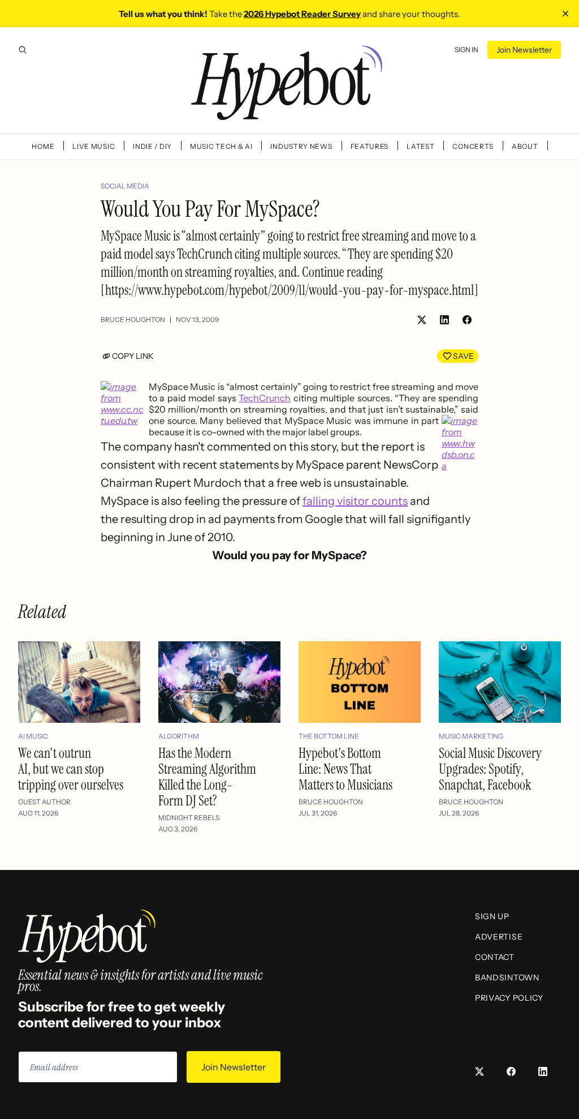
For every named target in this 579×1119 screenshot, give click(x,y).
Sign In (466, 49)
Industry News (301, 146)
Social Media (125, 186)
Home (43, 146)
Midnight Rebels (188, 817)
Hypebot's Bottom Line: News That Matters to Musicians (345, 769)
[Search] (22, 50)
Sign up (492, 916)
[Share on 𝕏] (422, 319)
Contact (495, 957)
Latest (420, 146)
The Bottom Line (329, 736)
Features (370, 146)
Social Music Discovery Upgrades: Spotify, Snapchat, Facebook (490, 769)
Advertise (498, 937)
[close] (565, 14)
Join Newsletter (524, 50)
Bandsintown (507, 977)
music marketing (471, 736)
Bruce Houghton (133, 319)
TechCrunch (265, 398)
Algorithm (178, 736)
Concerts (473, 146)
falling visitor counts (355, 501)
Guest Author (44, 802)
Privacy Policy (509, 998)
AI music (33, 736)
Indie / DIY (152, 146)
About (525, 146)
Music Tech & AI (221, 146)
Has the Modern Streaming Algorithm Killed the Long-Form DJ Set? (207, 776)
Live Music (93, 146)
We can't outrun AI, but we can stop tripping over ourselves (70, 769)
